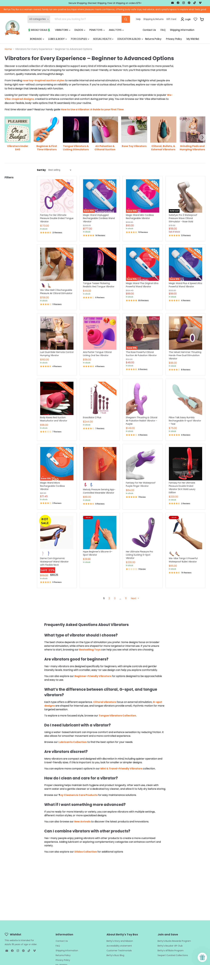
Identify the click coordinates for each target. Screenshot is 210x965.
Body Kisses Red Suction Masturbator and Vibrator (53, 419)
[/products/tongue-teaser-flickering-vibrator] (99, 264)
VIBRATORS (62, 30)
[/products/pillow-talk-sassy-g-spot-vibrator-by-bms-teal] (185, 398)
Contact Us (149, 30)
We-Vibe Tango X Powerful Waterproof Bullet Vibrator (183, 560)
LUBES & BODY (56, 39)
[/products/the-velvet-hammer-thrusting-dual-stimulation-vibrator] (185, 333)
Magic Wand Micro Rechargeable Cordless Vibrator (52, 486)
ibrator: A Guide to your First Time (102, 109)
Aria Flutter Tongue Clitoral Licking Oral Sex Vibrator (97, 354)
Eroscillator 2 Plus (92, 417)
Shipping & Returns (153, 19)
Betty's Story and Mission (120, 941)
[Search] (126, 19)
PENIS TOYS (96, 30)
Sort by (41, 170)
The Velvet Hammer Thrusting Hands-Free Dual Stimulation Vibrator (185, 355)
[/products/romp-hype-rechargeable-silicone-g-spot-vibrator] (99, 532)
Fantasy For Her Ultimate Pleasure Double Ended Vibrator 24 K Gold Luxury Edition (182, 487)
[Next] (202, 137)
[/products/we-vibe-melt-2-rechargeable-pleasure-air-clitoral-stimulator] (56, 264)
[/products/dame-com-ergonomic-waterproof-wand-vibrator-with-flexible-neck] (56, 532)
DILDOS (78, 30)
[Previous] (7, 137)
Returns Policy (153, 39)
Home (8, 49)
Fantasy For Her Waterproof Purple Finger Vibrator (140, 484)
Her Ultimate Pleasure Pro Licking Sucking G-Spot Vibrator (139, 555)
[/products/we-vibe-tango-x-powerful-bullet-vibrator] (185, 532)
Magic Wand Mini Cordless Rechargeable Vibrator (140, 216)
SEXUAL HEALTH (102, 39)
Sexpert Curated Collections (173, 955)
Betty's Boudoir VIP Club (170, 945)
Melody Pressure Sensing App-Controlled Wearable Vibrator (99, 491)
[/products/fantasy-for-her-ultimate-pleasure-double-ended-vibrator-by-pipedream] (56, 196)
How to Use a (69, 109)
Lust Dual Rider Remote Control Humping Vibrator (56, 354)
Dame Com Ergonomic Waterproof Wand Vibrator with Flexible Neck (54, 561)
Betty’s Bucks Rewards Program (174, 941)
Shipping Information (182, 30)
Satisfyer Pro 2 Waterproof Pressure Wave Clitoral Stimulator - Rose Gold (183, 218)
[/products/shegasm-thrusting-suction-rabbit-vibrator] (142, 398)
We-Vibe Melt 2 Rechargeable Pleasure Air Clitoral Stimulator (56, 291)
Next (134, 598)
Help (138, 19)
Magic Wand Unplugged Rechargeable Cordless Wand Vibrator (99, 218)
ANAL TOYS (115, 30)
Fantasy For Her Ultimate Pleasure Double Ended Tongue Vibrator (56, 218)
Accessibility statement (119, 945)
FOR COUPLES (79, 39)
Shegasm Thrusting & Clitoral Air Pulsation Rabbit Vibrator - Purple (141, 420)
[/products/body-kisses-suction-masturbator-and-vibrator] (56, 398)
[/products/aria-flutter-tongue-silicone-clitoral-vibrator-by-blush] (99, 333)
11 (126, 598)
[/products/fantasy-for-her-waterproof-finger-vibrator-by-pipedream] (142, 463)
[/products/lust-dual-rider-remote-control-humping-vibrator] (56, 333)
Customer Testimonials (119, 950)
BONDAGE (36, 39)
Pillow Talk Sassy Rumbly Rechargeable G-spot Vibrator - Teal (185, 420)
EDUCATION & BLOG (129, 39)
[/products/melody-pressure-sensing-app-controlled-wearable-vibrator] (99, 463)
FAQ (162, 30)
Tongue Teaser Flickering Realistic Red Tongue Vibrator (98, 285)
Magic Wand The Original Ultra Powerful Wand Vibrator (142, 285)
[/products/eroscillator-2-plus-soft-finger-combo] (99, 398)
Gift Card (171, 19)
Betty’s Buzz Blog (115, 955)
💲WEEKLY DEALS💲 (39, 30)
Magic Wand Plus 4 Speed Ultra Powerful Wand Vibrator (185, 285)
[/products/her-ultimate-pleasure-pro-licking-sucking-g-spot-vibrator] (142, 532)
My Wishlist (192, 39)
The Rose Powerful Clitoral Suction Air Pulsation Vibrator (141, 354)
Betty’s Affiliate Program (171, 950)
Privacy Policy (174, 39)
